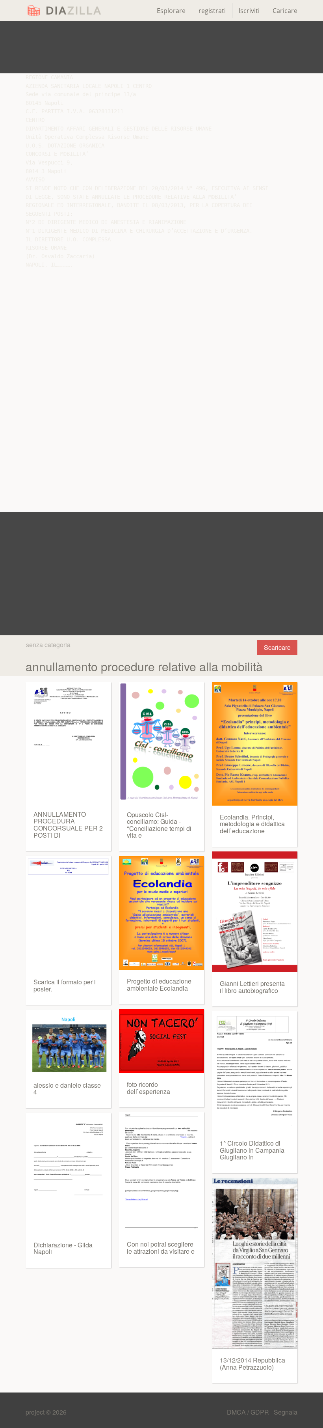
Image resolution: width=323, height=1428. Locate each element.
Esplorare (171, 10)
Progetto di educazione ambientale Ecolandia (159, 984)
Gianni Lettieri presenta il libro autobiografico (252, 987)
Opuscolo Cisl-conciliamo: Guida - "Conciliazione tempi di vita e (159, 825)
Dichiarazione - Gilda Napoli (63, 1248)
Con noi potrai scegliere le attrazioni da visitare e (161, 1247)
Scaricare (277, 647)
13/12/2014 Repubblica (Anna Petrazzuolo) (252, 1363)
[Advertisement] (161, 47)
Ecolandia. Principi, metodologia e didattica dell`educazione (252, 823)
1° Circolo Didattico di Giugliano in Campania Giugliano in (252, 1150)
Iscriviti (249, 10)
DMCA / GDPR (249, 1412)
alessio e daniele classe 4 (67, 1089)
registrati (212, 10)
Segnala (285, 1412)
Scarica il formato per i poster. (64, 985)
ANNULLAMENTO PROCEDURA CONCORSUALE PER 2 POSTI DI (68, 825)
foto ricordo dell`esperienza (148, 1088)
